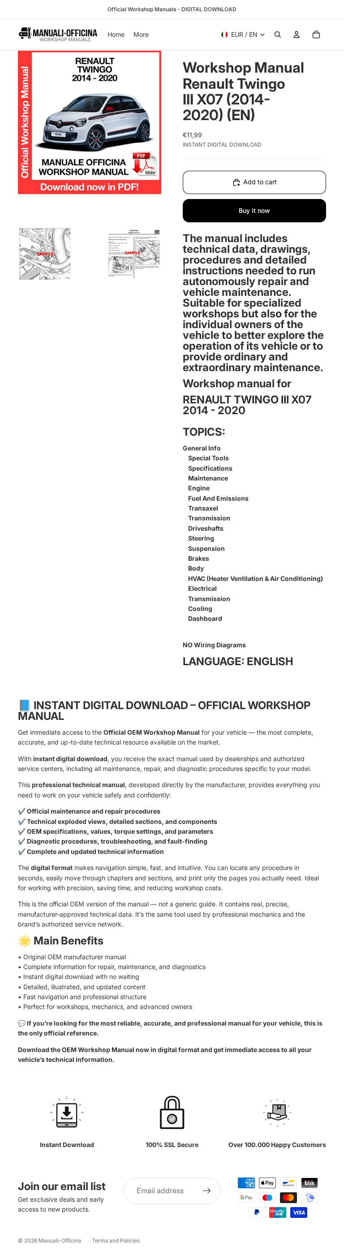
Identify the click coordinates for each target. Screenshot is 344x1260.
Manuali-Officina (60, 1240)
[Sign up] (207, 1191)
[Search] (278, 34)
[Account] (296, 34)
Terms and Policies (116, 1240)
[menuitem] (141, 34)
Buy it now (254, 210)
